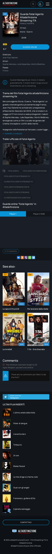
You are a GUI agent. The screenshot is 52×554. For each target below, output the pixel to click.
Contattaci (26, 522)
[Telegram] (33, 257)
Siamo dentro (15, 397)
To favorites (12, 251)
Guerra (30, 32)
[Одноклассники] (22, 257)
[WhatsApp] (29, 257)
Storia (22, 32)
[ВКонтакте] (18, 257)
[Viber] (26, 257)
